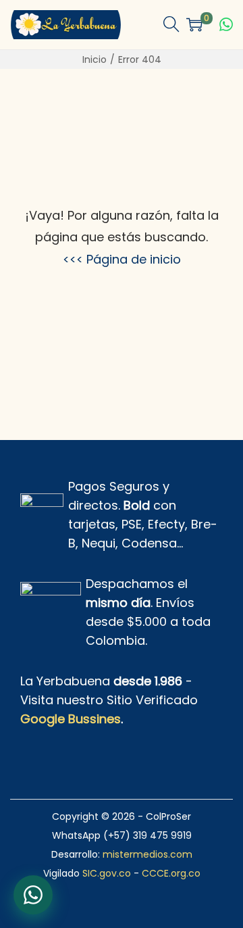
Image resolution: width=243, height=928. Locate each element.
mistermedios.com (147, 854)
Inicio (94, 59)
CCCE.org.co (171, 873)
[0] (194, 24)
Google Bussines (70, 718)
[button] (171, 24)
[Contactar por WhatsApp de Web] (33, 894)
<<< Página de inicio (122, 259)
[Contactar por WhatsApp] (226, 24)
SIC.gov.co (106, 873)
